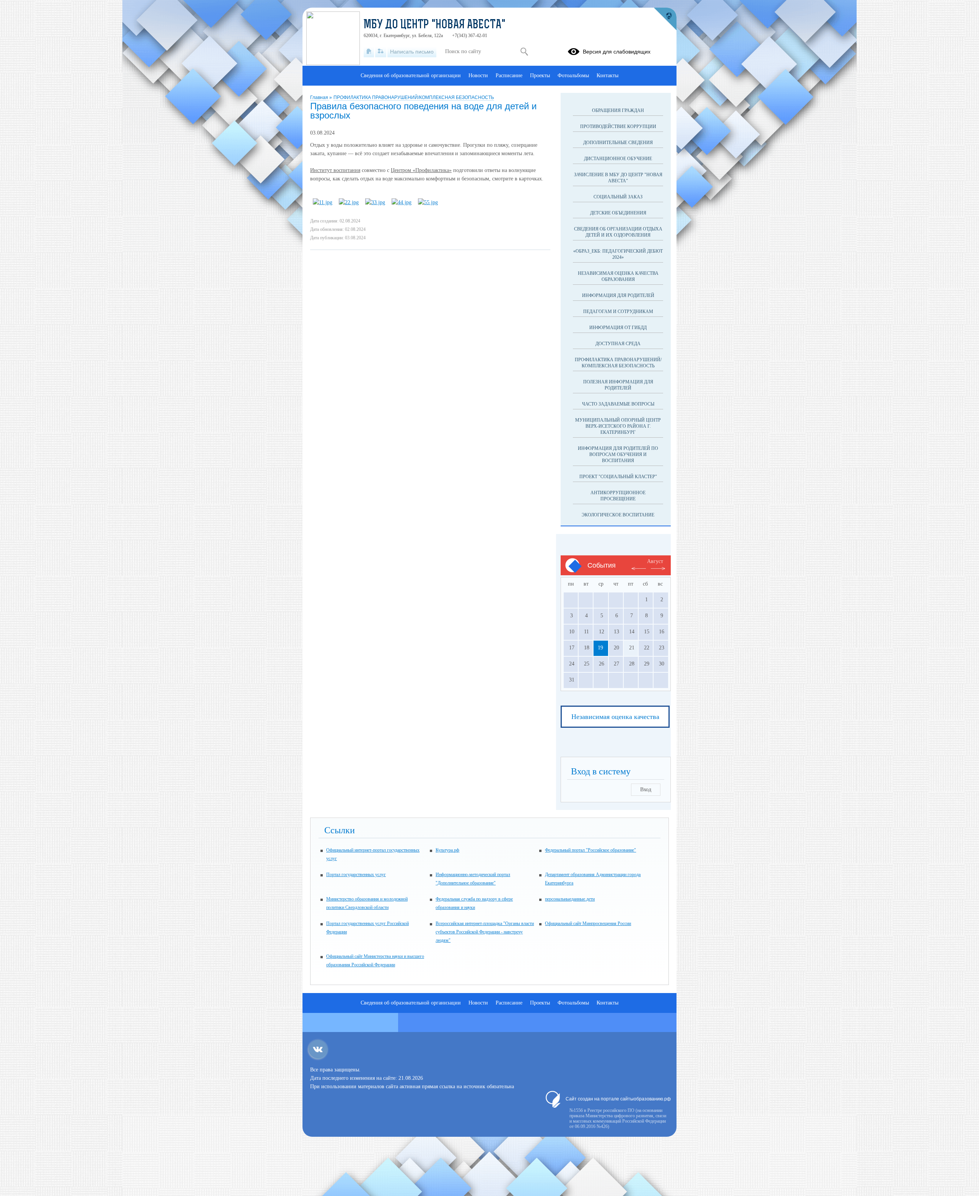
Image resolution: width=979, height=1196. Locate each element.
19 (600, 648)
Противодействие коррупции (618, 126)
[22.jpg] (349, 202)
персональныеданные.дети (570, 899)
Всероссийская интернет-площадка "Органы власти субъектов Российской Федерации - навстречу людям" (485, 932)
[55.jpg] (428, 202)
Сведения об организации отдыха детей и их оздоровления (618, 232)
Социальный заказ (618, 197)
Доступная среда (618, 343)
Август (655, 561)
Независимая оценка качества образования (618, 276)
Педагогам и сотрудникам (618, 311)
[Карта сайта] (380, 51)
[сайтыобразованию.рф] (665, 19)
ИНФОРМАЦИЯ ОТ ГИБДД (618, 327)
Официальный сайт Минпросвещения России (588, 923)
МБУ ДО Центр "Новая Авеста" (435, 25)
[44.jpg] (401, 202)
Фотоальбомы (573, 75)
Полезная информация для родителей (618, 385)
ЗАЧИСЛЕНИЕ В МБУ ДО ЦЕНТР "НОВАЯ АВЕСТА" (618, 177)
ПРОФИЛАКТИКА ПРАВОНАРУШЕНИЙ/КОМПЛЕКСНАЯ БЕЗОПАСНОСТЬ (413, 97)
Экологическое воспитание (618, 515)
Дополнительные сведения (618, 142)
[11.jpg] (322, 202)
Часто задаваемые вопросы (618, 404)
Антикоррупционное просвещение (618, 495)
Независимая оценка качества (615, 717)
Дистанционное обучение (618, 158)
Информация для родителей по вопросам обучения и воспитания (618, 454)
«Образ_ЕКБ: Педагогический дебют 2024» (618, 254)
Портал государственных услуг (356, 874)
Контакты (607, 75)
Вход (645, 789)
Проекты (540, 75)
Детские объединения (618, 213)
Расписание (509, 75)
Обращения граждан (618, 110)
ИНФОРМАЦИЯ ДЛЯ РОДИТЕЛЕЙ (618, 295)
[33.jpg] (375, 202)
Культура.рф (447, 850)
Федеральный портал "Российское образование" (590, 850)
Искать (524, 51)
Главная (319, 97)
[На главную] (369, 51)
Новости (478, 75)
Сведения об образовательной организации (411, 75)
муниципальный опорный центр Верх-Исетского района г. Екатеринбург (618, 426)
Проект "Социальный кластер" (618, 476)
